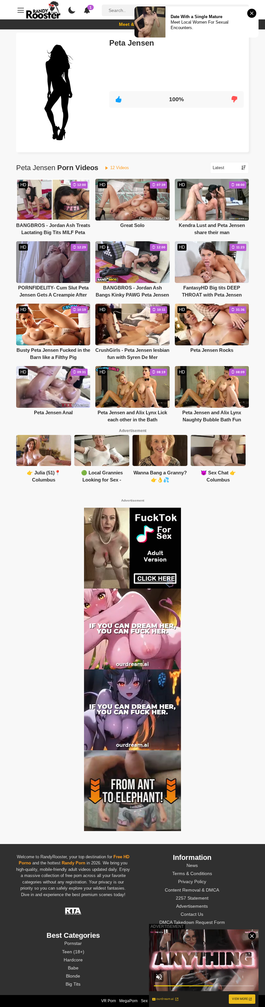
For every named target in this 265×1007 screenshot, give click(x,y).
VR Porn (108, 1001)
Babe (73, 967)
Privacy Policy (192, 881)
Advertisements (192, 906)
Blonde (73, 976)
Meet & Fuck (132, 24)
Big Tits (73, 984)
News (192, 865)
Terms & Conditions (192, 873)
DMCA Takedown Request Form (192, 922)
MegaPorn (128, 1001)
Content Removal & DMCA (192, 890)
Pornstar (73, 943)
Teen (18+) (73, 951)
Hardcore (73, 959)
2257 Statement (192, 898)
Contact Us (192, 914)
